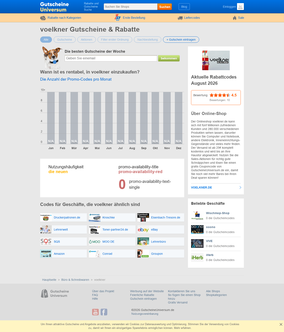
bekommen (169, 58)
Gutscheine (64, 39)
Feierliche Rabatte (142, 295)
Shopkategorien (216, 295)
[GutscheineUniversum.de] (55, 6)
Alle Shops (213, 291)
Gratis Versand (178, 302)
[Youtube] (96, 312)
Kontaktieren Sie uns (181, 291)
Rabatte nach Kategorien (64, 17)
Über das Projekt (103, 291)
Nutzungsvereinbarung (144, 313)
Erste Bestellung (134, 17)
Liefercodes (192, 17)
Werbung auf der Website (147, 291)
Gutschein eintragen (143, 298)
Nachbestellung (147, 39)
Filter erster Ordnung (115, 39)
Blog (184, 6)
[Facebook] (104, 312)
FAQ (95, 295)
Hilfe (95, 298)
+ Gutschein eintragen (181, 39)
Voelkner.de (201, 187)
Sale (241, 17)
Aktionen (86, 39)
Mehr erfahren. (182, 328)
